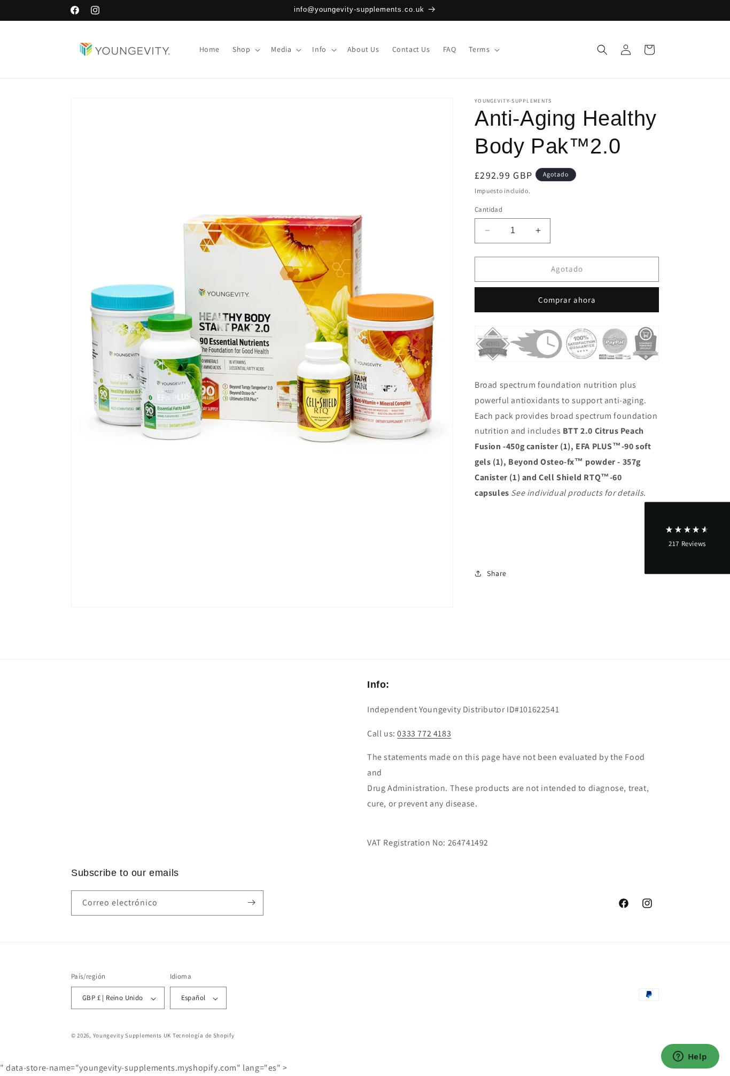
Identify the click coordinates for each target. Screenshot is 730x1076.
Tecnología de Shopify (204, 1036)
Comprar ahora (567, 300)
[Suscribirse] (251, 902)
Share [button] (497, 573)
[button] (245, 49)
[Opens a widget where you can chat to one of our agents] (690, 1057)
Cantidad (488, 209)
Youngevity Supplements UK (132, 1036)
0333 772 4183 (424, 733)
